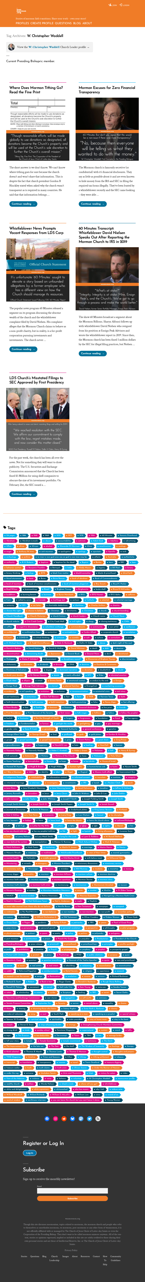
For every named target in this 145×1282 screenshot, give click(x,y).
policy (70, 933)
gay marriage (114, 724)
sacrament (34, 987)
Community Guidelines (115, 1258)
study (27, 1030)
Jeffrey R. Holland (123, 788)
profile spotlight (127, 944)
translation (27, 1062)
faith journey (37, 702)
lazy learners (12, 820)
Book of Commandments (106, 578)
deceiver (119, 648)
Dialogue (10, 659)
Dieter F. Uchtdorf (30, 659)
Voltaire (62, 1079)
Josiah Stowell (108, 804)
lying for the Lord (68, 837)
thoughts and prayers (124, 1052)
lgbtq (107, 826)
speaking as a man (79, 1014)
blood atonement (14, 578)
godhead (68, 734)
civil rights (76, 621)
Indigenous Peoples (15, 777)
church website (12, 621)
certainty (10, 605)
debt (107, 648)
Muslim (107, 890)
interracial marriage (15, 783)
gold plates (96, 734)
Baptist (85, 562)
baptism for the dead (65, 562)
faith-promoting (79, 702)
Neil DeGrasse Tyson (37, 901)
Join (114, 5)
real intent (53, 966)
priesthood (71, 944)
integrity (131, 777)
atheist (97, 557)
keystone (60, 810)
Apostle (111, 552)
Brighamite (83, 589)
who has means (82, 1089)
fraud (117, 718)
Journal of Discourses (15, 810)
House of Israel (109, 761)
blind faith (127, 573)
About (87, 23)
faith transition (57, 702)
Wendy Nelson (47, 1084)
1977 (70, 535)
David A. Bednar (13, 648)
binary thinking (13, 573)
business (47, 595)
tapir (8, 1036)
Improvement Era (127, 772)
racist (22, 966)
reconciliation (105, 966)
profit (8, 949)
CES (23, 605)
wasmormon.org (72, 1218)
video (125, 1073)
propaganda (69, 949)
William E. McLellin (61, 1095)
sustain (104, 1030)
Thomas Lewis (55, 1052)
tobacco (120, 1057)
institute (116, 777)
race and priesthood (126, 960)
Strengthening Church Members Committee (102, 1025)
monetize (114, 869)
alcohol (49, 546)
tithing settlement (101, 1057)
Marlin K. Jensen (69, 847)
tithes (69, 1057)
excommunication (80, 691)
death (94, 648)
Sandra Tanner (119, 987)
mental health (12, 858)
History (44, 756)
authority (10, 562)
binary (130, 568)
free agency (132, 718)
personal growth (48, 928)
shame (123, 1003)
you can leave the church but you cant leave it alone (76, 1100)
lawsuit (100, 815)
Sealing (81, 992)
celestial (105, 600)
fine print (108, 708)
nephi (79, 901)
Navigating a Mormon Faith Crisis (119, 896)
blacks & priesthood (107, 573)
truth (29, 1068)
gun (29, 745)
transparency (45, 1062)
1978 (81, 535)
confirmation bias (32, 632)
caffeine (131, 595)
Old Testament (70, 917)
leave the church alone (99, 820)
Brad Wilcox (11, 589)
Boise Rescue (59, 578)
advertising (130, 541)
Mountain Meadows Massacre (56, 890)
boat (31, 578)
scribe (52, 992)
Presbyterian (102, 939)
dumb (56, 675)
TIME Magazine (13, 1057)
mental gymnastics (121, 853)
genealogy (49, 729)
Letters (59, 826)
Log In (29, 1153)
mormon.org (62, 885)
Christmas (88, 611)
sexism (76, 1003)
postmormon (31, 939)
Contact (96, 1256)
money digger (12, 874)
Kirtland (123, 810)
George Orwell (38, 734)
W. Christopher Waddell (99, 1079)
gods (81, 734)
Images (65, 1256)
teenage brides (115, 1036)
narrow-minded (27, 896)
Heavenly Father (13, 751)
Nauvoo (68, 896)
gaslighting (85, 724)
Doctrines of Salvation (16, 670)
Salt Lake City (66, 987)
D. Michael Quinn (14, 643)
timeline (31, 1057)
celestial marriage (124, 600)
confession (130, 627)
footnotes (24, 718)
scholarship (24, 992)
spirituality (56, 1019)
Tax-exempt (61, 1036)
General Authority (69, 729)
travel (75, 1062)
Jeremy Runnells (13, 794)
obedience (24, 917)
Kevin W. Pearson (40, 810)
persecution (29, 928)
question (32, 960)
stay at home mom (98, 1019)
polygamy (115, 933)
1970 (58, 535)
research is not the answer (17, 976)
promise (39, 949)
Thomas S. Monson (77, 1052)
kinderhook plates (79, 810)
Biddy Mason (85, 568)
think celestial (12, 1052)
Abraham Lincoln (30, 541)
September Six (44, 1003)
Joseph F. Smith (70, 799)
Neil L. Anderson (62, 901)
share (8, 1009)
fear (26, 708)
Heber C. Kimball (59, 751)
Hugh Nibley (56, 767)
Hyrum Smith (131, 767)
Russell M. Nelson (14, 987)
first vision (65, 713)
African (35, 546)
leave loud (55, 820)
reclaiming (86, 966)
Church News (118, 616)
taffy (129, 1030)
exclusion (60, 691)
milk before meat (94, 858)
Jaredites (104, 788)
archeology (11, 557)
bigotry (102, 568)
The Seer (55, 1046)
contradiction (70, 632)
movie (80, 890)
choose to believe (35, 611)
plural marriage (13, 933)
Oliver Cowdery (91, 917)
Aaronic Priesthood (128, 535)
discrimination (128, 659)
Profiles (22, 23)
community (98, 627)
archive (27, 557)
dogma (49, 670)
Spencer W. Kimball (15, 1019)
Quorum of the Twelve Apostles (83, 960)
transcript (10, 1062)
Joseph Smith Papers (63, 804)
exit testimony (12, 697)
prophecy (86, 949)
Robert (31, 982)
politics (84, 933)
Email (39, 1186)
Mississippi (33, 869)
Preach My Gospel (66, 939)
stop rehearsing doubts (51, 1025)
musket (93, 890)
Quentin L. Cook (13, 960)
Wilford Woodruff (14, 1095)
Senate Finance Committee (18, 1003)
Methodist (30, 858)
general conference (93, 729)
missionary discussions (87, 863)
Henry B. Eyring (128, 751)
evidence (10, 691)
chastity (116, 605)
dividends (44, 664)
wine (98, 1095)
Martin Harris (106, 847)
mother (32, 890)
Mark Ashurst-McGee (87, 842)
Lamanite (49, 815)
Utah (91, 1073)
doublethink (105, 670)
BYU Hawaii (97, 595)
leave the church (74, 820)
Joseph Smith (117, 799)
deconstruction (12, 654)
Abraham (10, 541)
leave (40, 820)
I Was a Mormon (13, 772)
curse (129, 638)
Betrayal (56, 568)
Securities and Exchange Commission (23, 998)
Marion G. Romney (62, 842)
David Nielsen (34, 648)
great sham (103, 740)
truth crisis (62, 1068)
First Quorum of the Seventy (40, 713)
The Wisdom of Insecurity (92, 1046)
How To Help (105, 1260)
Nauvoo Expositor (88, 896)
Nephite (93, 901)
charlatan (79, 605)
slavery (114, 1009)
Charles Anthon (98, 605)
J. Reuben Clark (113, 783)
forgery (69, 718)
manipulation (41, 842)
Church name (99, 616)
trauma (62, 1062)
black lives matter (60, 573)
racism (9, 966)
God (54, 734)
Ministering (11, 863)
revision (101, 976)
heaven (119, 745)
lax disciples (116, 815)
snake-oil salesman (14, 1014)
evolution (45, 691)
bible (69, 568)
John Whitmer (49, 799)
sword (117, 1030)
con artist (114, 627)
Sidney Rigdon (69, 1009)
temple (29, 1041)
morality (30, 874)
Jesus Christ (61, 794)
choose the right (13, 611)
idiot (58, 772)
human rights (76, 767)
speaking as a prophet (105, 1014)
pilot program (128, 928)
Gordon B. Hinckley (117, 734)
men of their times (97, 853)
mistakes (64, 869)
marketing (50, 847)
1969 (47, 535)
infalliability (36, 777)
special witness (128, 1014)
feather (39, 708)
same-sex (102, 987)
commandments (78, 627)
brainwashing (31, 589)
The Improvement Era (16, 1046)
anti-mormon (47, 552)
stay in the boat (121, 1019)
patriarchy (78, 923)
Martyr (122, 847)
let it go (21, 826)
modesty (99, 869)
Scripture (67, 992)
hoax (84, 756)
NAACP (9, 896)
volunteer (77, 1079)
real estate (36, 966)
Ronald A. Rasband (86, 982)
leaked (28, 820)
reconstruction (125, 966)
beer (134, 562)
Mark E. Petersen (112, 842)
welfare (30, 1084)
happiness (42, 745)
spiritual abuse (37, 1019)
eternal (54, 686)
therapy (130, 1046)
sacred (49, 987)
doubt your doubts (14, 675)
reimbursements (51, 971)
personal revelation (71, 928)
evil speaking (27, 691)
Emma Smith (55, 681)
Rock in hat (47, 982)
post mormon (12, 939)
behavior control (13, 568)
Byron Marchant (66, 595)
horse (75, 761)
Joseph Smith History (15, 804)
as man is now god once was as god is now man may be (62, 557)
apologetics (65, 552)
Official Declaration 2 (46, 917)
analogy (122, 546)
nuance (9, 917)
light (75, 831)
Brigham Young (64, 589)
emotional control (77, 681)
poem (44, 933)
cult (87, 638)
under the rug (12, 1073)
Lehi (8, 826)
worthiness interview (37, 1100)
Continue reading (24, 204)
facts (79, 697)
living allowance (105, 831)
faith (123, 697)
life (63, 831)
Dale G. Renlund (64, 643)
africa (21, 546)
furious (45, 724)
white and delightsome (16, 1089)
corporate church (110, 632)
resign (39, 976)
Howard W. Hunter (14, 767)
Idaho (31, 772)
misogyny (42, 863)
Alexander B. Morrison (70, 546)
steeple (9, 1025)
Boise (43, 578)
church (103, 611)
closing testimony (109, 621)
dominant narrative (68, 670)
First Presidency (13, 713)
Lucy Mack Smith (45, 837)
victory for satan (108, 1073)
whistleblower (111, 1084)
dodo (36, 670)
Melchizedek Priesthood (71, 853)
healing (89, 745)
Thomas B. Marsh (34, 1052)
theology (115, 1046)
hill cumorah (12, 756)
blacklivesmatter (83, 573)
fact (68, 697)
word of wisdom (13, 1100)
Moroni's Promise (14, 890)
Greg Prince (121, 740)
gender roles (11, 729)
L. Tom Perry (32, 815)
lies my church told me (16, 831)
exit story (121, 691)
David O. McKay (56, 648)
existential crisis (102, 691)
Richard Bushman (120, 976)
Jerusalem (32, 794)
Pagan (27, 923)
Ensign (119, 681)
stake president (75, 1019)
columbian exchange (54, 627)
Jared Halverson (85, 788)
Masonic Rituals (13, 853)
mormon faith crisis (15, 880)
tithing (83, 1057)
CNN (126, 621)
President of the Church (126, 939)
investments (70, 783)
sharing (22, 1009)
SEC (94, 992)
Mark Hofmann (13, 847)
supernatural (87, 1030)
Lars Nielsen (84, 815)
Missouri (49, 869)
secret (106, 992)
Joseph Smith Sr (87, 804)
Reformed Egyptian (27, 971)
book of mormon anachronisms (42, 584)
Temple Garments (48, 1041)
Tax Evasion (23, 1036)
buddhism (10, 595)
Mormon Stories (85, 880)
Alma (89, 546)
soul (44, 1014)
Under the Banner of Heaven (107, 1068)
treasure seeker (13, 1068)
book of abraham (80, 578)
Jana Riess (11, 788)
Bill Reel (116, 568)
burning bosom (29, 595)
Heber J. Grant (80, 751)
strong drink (11, 1030)
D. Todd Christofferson (40, 643)
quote (106, 960)
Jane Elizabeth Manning (34, 788)
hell (111, 751)
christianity (72, 611)
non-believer (50, 912)
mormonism (81, 885)
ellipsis (27, 681)
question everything (52, 960)
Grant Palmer (85, 740)
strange (72, 1025)
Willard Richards (37, 1095)
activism (82, 541)
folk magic (82, 713)
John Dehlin (119, 794)
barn (111, 562)
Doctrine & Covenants (106, 664)
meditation (48, 853)
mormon (45, 874)
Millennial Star (116, 858)
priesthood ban (90, 944)
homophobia (33, 761)
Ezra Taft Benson (51, 697)
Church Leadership (54, 1258)
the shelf (70, 1046)
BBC (122, 562)
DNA (72, 664)
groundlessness (13, 745)
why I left (100, 1089)
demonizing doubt (35, 654)
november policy (125, 912)
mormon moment (39, 880)
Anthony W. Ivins (26, 552)
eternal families (72, 686)
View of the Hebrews (15, 1079)
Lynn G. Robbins (91, 837)
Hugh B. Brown (36, 767)
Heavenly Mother (36, 751)
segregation (69, 998)
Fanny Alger (110, 702)
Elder (101, 675)
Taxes (76, 1036)
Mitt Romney (82, 869)
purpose (113, 955)
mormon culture (85, 874)
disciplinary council (72, 659)
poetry (57, 933)
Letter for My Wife (40, 826)
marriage (88, 847)
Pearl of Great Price (122, 923)
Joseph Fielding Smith (94, 799)
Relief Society (72, 971)
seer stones (52, 998)
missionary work (13, 869)
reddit (9, 971)
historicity (29, 756)
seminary (103, 998)
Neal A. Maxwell (13, 901)
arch (124, 552)
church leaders (79, 616)
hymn (114, 767)
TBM (89, 1036)
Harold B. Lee (61, 745)
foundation (103, 718)
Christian (55, 611)
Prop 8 (53, 949)
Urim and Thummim (72, 1073)
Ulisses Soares (80, 1068)
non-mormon (88, 912)
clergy (91, 621)
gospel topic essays (50, 740)
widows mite (117, 1089)
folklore (97, 713)
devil (109, 654)
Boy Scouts (101, 584)
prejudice (85, 939)
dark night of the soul (122, 643)
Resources (85, 1256)
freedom (10, 724)
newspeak (120, 906)
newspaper (103, 906)
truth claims (44, 1068)
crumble (75, 638)
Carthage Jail (59, 600)
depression (55, 654)
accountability (64, 541)
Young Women (113, 1100)
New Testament (84, 906)
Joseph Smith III (40, 804)
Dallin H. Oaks (85, 643)
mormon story (106, 880)
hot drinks (90, 761)
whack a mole (67, 1084)
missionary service (113, 863)
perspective (93, 928)
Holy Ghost (116, 756)
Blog (77, 23)
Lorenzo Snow (126, 831)
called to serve (24, 600)
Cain (8, 600)
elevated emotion (118, 675)
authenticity (129, 557)
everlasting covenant (113, 686)
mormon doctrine (107, 874)
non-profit (105, 912)
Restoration (55, 976)
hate (76, 745)
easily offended (73, 675)
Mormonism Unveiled (103, 885)
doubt (120, 670)
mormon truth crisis (41, 885)
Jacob (130, 783)
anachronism (105, 546)
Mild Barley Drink (71, 858)
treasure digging (114, 1062)
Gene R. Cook (31, 729)
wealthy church (13, 1084)
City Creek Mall (57, 621)
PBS (92, 923)
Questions (63, 23)
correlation (130, 632)
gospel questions (27, 740)
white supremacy (41, 1089)
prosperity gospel (120, 949)
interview (36, 783)
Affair (9, 546)
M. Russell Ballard (114, 837)
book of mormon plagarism (76, 584)
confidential (11, 632)
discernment (50, 659)
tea (99, 1036)
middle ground (49, 858)
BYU (83, 595)
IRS (84, 783)
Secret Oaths (122, 992)
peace (103, 923)
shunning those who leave (44, 1009)
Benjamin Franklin (36, 568)
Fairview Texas (107, 697)
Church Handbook (14, 616)
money (129, 869)
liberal (120, 826)
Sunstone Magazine (66, 1030)
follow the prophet (129, 713)
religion (88, 971)
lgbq (72, 826)
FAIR (91, 697)
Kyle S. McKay (12, 815)
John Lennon (12, 799)
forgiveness (85, 718)
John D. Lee (101, 794)
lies (131, 826)
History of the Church (65, 756)
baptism (44, 562)
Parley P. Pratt (60, 923)
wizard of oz (112, 1095)
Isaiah (96, 783)
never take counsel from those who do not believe (28, 906)
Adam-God (98, 541)
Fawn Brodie (11, 708)
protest (36, 955)
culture (100, 638)
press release (36, 944)
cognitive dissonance (28, 627)
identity (44, 772)
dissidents (27, 664)
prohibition (24, 949)
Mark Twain (33, 847)
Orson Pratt (11, 923)
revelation (72, 976)
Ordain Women (112, 917)
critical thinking (42, 638)
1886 (24, 535)
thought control (100, 1052)
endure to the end (100, 681)
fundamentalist (28, 724)
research (120, 971)
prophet (101, 949)
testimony (92, 1041)
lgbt (95, 826)
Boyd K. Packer (119, 584)
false (95, 702)
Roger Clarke (65, 982)
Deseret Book (73, 654)
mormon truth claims (15, 885)
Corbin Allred (90, 632)
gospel (9, 740)
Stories (24, 1256)
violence (35, 1079)
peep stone (11, 928)
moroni (124, 885)
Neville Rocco (64, 906)
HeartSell (104, 745)
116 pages (10, 535)
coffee (9, 627)
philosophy (110, 928)
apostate (97, 552)
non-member (69, 912)
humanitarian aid (97, 767)
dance (102, 643)
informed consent (82, 777)
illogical (83, 772)
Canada (41, 600)
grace (69, 740)
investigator (52, 783)
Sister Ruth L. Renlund (94, 1009)
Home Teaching (13, 761)
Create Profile (41, 23)
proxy (49, 955)
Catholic (90, 600)
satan (8, 992)
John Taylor (30, 799)
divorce (59, 664)
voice (49, 1079)
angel (8, 552)
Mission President (62, 863)
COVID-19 (23, 638)
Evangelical (92, 686)
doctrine (85, 664)
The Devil (108, 1041)
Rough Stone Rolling (112, 982)
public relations (96, 955)
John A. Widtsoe (81, 794)
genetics (112, 729)
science (39, 992)
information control (58, 777)
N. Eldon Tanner (125, 890)
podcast (31, 933)
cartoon (75, 600)
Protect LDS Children (15, 955)
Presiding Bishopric (14, 944)
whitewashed (61, 1089)
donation (88, 670)
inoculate (101, 777)
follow (111, 713)
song (33, 1014)
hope (63, 761)
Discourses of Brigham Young (101, 659)
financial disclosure (87, 708)
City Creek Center (35, 621)
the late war (38, 1046)
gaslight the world (64, 724)
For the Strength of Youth (47, 718)
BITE (43, 573)
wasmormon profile (126, 1079)
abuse (48, 541)
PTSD (78, 955)
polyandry (98, 933)
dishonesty (11, 664)
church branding (121, 611)
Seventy (61, 1003)
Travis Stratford (92, 1062)
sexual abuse (92, 1003)
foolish (9, 718)
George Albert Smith (15, 734)
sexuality (109, 1003)
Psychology (64, 955)
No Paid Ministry (30, 912)
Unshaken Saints (48, 1073)
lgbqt (84, 826)
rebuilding (70, 966)
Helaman (98, 751)
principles (108, 944)
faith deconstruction (15, 702)
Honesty (50, 761)
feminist (53, 708)
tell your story (12, 1041)
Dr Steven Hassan (38, 675)
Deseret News (93, 654)
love (8, 837)
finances (68, 708)
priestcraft (54, 944)
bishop (30, 573)
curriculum (115, 638)
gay (98, 724)
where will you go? (89, 1084)
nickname (10, 912)
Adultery (114, 541)
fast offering (128, 702)
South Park (58, 1014)
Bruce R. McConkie (121, 589)
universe (29, 1073)
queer (127, 955)
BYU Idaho (115, 595)
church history (59, 616)
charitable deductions (58, 605)
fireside (122, 708)
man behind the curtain (16, 842)
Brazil (46, 589)
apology (81, 552)
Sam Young (85, 987)
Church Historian (37, 616)
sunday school (43, 1030)
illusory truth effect (103, 772)
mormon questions (62, 880)
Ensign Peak (11, 686)
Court (8, 638)
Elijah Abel (11, 681)
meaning (32, 853)
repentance (104, 971)
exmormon (31, 697)
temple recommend (71, 1041)
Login (125, 5)
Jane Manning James (61, 788)
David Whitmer (78, 648)
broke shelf (100, 589)
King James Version (103, 810)
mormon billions (63, 874)
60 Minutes (107, 535)
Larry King (66, 815)
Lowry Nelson (24, 837)
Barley (98, 562)
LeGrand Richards (125, 820)
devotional (123, 654)
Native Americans (50, 896)
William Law (83, 1095)
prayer (47, 939)
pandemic (42, 923)
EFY (89, 675)
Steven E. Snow (26, 1025)
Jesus (46, 794)
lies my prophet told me (44, 831)
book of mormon (13, 584)
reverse (87, 976)
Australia (112, 557)
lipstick (87, 831)
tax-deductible (42, 1036)
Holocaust (98, 756)
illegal (70, 772)
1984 (93, 535)
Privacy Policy (71, 1250)
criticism (60, 638)
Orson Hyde (132, 917)
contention (52, 632)
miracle (27, 863)
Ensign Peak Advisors (34, 686)
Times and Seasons (51, 1057)
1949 (35, 535)
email (39, 681)
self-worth (86, 998)
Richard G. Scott (13, 982)
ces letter (37, 605)
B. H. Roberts (27, 562)
